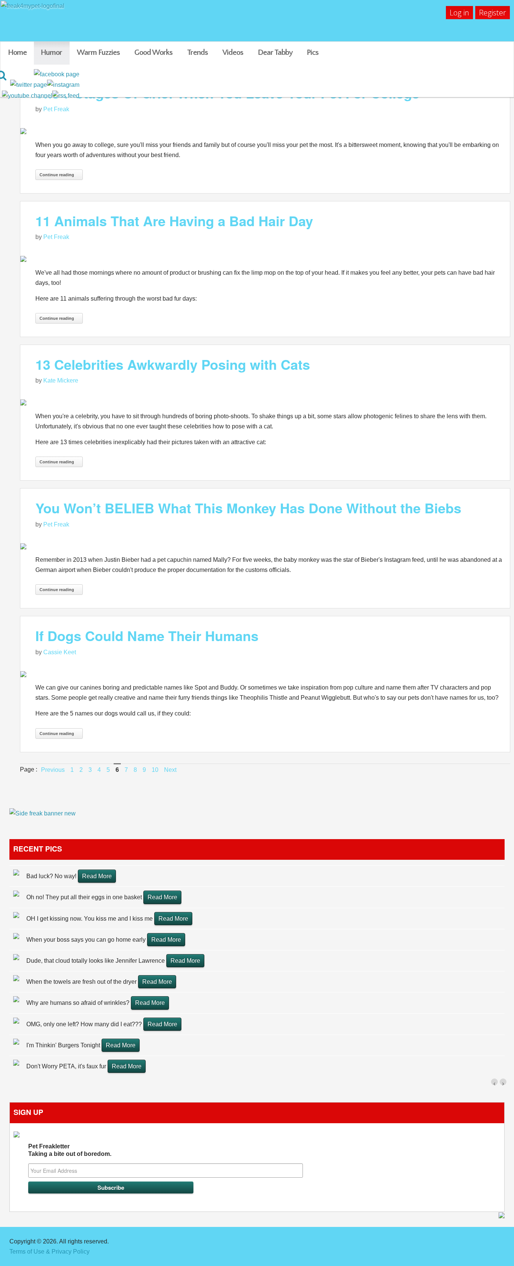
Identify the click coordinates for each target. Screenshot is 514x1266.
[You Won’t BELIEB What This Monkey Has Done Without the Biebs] (265, 546)
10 (155, 770)
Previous (53, 770)
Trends (197, 52)
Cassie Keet (59, 652)
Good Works (153, 52)
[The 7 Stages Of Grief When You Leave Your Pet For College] (265, 131)
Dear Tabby (275, 52)
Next (170, 770)
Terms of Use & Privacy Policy (49, 1251)
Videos (232, 52)
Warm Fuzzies (98, 52)
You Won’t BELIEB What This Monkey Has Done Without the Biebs (248, 507)
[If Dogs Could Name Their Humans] (265, 674)
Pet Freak (56, 109)
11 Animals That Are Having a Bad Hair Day (174, 220)
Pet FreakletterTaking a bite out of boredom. (69, 1150)
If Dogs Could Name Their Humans (147, 635)
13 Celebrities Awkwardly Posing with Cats (172, 364)
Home (17, 52)
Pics (312, 52)
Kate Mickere (60, 380)
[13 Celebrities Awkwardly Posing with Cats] (265, 402)
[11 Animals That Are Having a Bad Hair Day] (265, 258)
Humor (51, 52)
